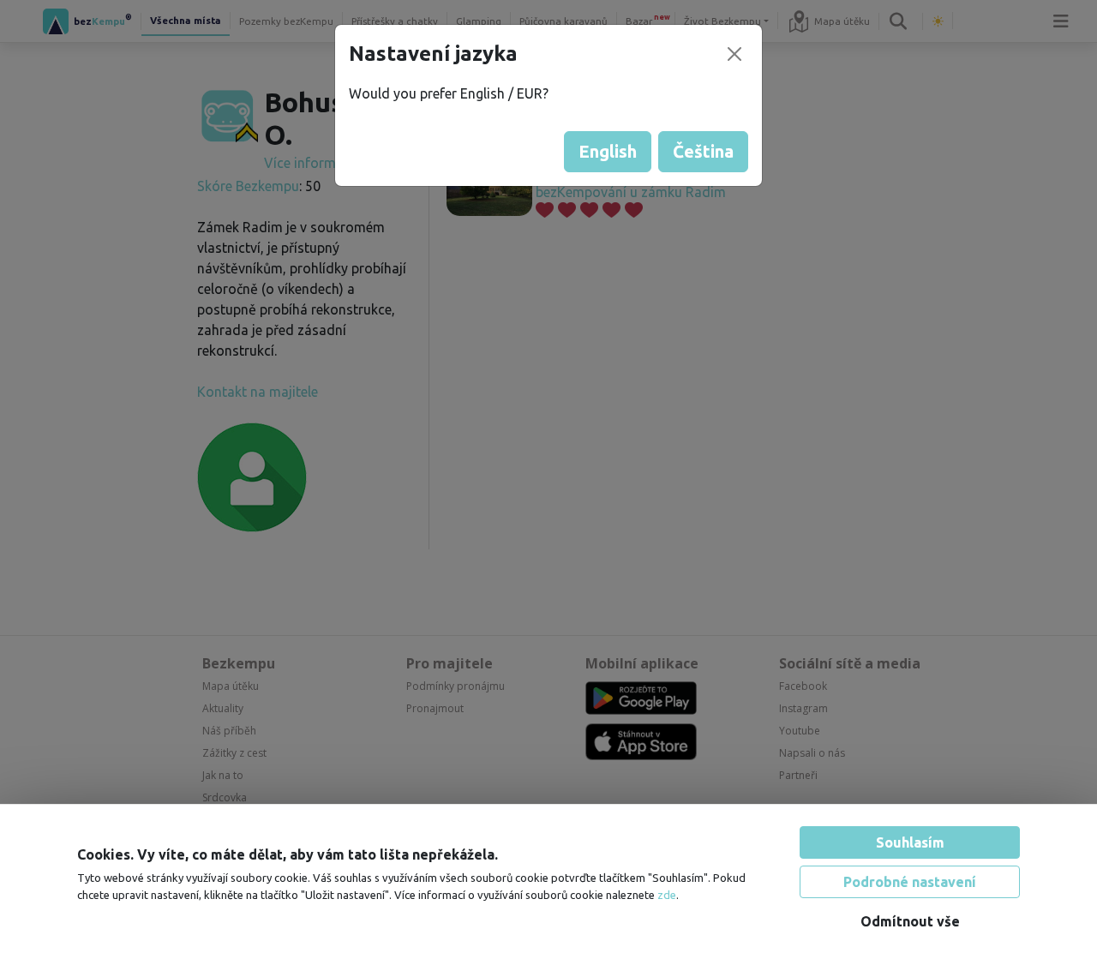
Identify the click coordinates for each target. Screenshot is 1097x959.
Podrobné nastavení (909, 882)
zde (666, 895)
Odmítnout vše (910, 921)
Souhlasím (910, 842)
